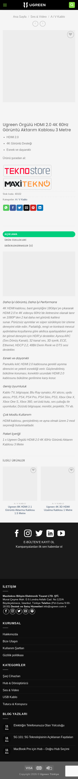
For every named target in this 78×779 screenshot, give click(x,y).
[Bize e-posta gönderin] (26, 611)
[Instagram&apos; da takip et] (28, 534)
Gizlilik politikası (13, 655)
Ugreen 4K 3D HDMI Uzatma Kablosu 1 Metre (58, 508)
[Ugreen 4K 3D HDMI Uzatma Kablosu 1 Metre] (58, 483)
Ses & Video (38, 16)
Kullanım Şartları (13, 648)
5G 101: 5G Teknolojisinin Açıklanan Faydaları (43, 737)
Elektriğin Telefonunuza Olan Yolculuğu (39, 725)
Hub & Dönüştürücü (15, 683)
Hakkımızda (10, 634)
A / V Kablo (58, 16)
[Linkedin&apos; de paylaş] (40, 208)
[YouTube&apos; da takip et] (61, 534)
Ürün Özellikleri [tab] (15, 239)
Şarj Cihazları (11, 676)
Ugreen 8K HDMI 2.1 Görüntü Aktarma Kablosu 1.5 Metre (20, 509)
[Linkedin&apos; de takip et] (50, 534)
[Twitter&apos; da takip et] (39, 534)
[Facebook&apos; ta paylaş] (13, 208)
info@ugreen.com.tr (55, 606)
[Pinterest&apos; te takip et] (32, 611)
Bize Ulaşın (10, 641)
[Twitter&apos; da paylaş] (20, 208)
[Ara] (72, 5)
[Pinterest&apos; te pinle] (33, 208)
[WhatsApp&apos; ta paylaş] (6, 208)
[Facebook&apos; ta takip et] (16, 534)
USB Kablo (10, 697)
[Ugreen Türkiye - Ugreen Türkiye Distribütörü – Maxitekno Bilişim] (34, 5)
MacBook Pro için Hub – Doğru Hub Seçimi (41, 749)
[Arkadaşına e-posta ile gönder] (26, 208)
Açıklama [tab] (11, 234)
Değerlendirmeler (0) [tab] (19, 245)
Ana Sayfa (19, 16)
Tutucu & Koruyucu (15, 704)
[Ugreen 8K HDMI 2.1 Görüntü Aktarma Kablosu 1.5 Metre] (20, 483)
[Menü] (5, 5)
